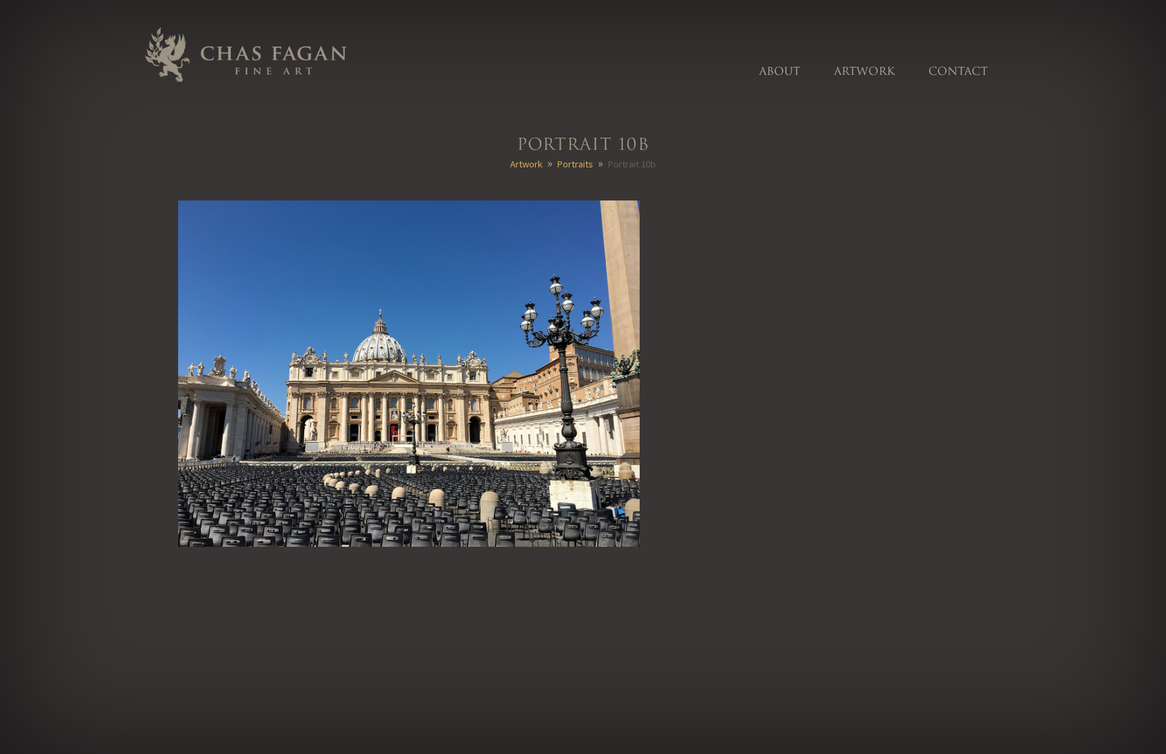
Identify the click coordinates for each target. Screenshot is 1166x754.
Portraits (575, 163)
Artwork (864, 71)
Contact (958, 71)
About (779, 71)
